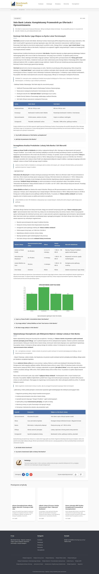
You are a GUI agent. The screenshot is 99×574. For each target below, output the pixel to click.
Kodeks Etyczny (70, 561)
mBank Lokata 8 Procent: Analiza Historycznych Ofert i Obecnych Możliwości (49, 507)
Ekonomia (66, 4)
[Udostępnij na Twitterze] (27, 474)
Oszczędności (75, 4)
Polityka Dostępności (27, 557)
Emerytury (57, 4)
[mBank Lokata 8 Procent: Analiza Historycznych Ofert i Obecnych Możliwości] (49, 494)
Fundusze (40, 4)
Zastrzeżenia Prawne (38, 564)
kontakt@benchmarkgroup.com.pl (76, 540)
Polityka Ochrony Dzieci (38, 557)
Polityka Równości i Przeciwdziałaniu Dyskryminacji (53, 561)
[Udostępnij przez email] (30, 474)
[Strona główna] (20, 4)
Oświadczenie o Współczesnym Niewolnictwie (55, 564)
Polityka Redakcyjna (72, 557)
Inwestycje (49, 4)
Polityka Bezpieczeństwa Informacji (24, 564)
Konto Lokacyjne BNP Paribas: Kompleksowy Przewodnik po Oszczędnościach (74, 507)
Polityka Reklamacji (50, 557)
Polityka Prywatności (71, 564)
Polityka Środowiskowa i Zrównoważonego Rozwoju (29, 561)
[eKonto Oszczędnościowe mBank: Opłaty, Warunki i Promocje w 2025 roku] (23, 494)
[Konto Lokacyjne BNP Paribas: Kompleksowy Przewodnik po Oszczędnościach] (76, 494)
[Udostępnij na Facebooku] (23, 474)
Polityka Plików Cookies (61, 557)
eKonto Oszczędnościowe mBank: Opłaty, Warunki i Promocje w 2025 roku (22, 507)
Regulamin (80, 564)
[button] (76, 474)
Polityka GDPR (78, 561)
